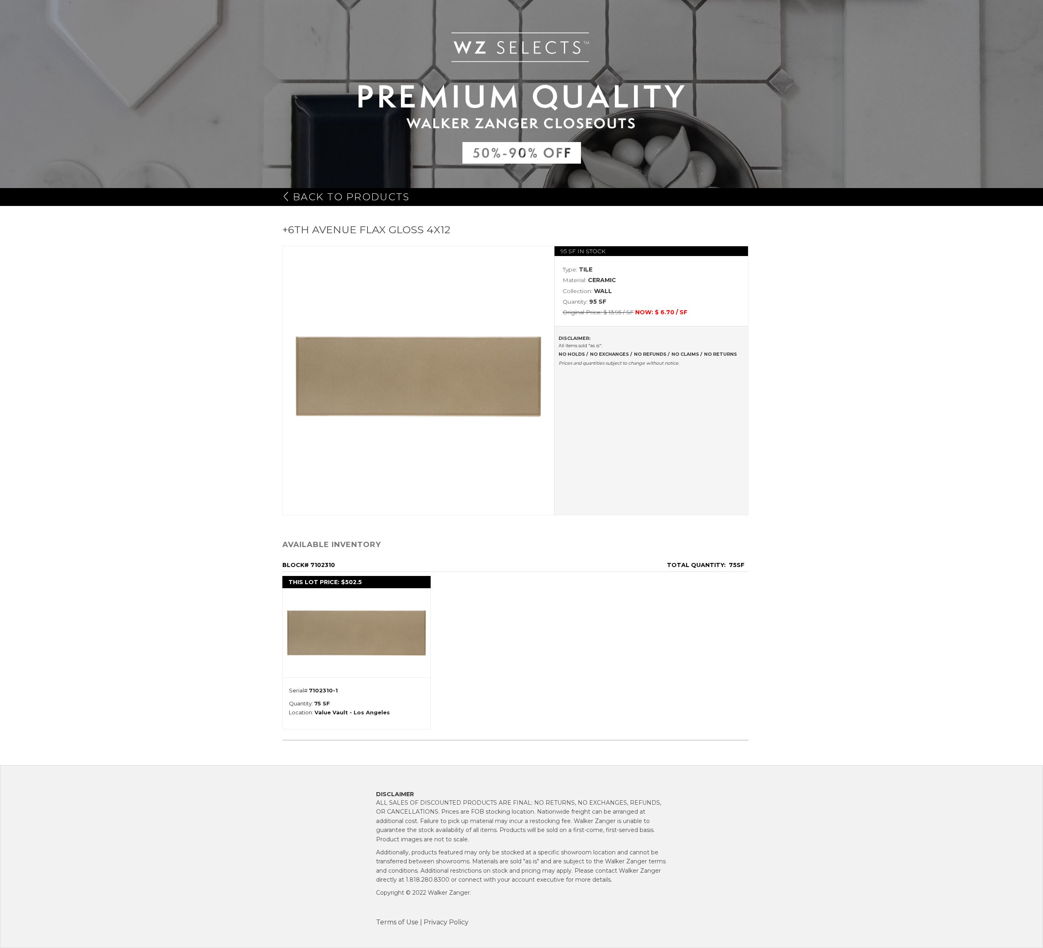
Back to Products (351, 197)
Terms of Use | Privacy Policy (422, 922)
